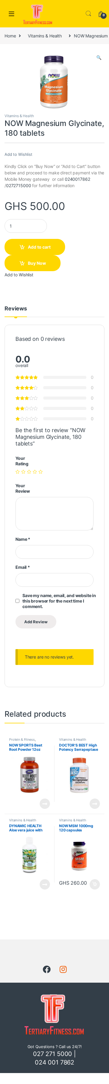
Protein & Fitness (22, 739)
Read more (45, 804)
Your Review (22, 488)
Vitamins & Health (45, 35)
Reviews (16, 309)
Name (22, 539)
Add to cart (39, 247)
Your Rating (21, 461)
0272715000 (18, 185)
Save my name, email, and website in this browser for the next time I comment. (59, 601)
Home (10, 35)
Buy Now (37, 263)
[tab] (16, 311)
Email (22, 567)
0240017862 (77, 179)
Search (88, 13)
